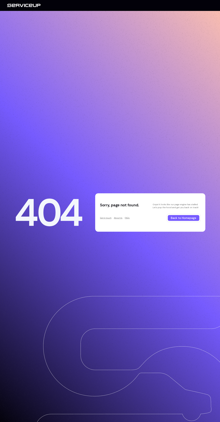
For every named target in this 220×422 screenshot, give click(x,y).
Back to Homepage (183, 218)
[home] (24, 5)
